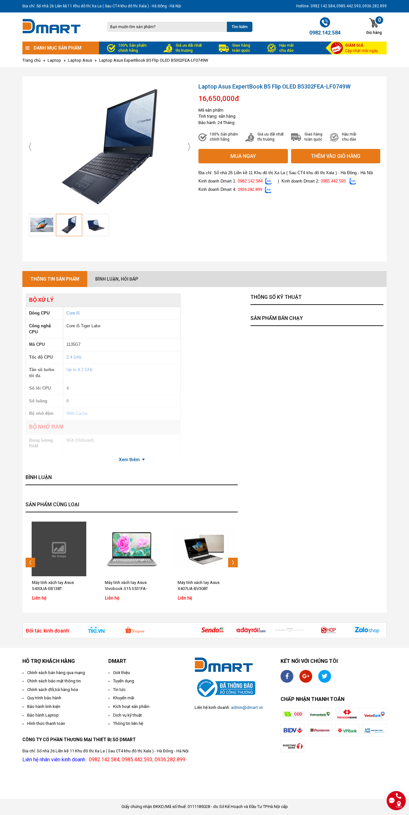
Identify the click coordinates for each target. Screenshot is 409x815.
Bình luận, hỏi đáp (116, 279)
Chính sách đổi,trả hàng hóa (52, 689)
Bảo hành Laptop (43, 715)
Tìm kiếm (240, 27)
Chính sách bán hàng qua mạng (56, 672)
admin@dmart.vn (247, 707)
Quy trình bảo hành (44, 697)
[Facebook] (287, 676)
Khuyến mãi (123, 697)
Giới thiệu (121, 672)
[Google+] (305, 676)
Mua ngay (243, 156)
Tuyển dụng (123, 681)
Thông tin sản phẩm (54, 279)
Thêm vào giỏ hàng (335, 156)
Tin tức (119, 689)
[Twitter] (324, 676)
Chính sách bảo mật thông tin (54, 681)
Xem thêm (129, 459)
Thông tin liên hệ (128, 723)
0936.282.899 (250, 189)
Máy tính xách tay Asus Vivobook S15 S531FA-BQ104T (53, 588)
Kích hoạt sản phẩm (131, 706)
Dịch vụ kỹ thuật (127, 715)
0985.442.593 (333, 181)
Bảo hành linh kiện (43, 706)
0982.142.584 (250, 181)
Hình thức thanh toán (46, 723)
